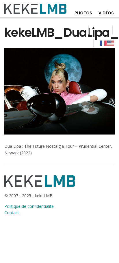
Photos (83, 13)
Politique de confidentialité (29, 206)
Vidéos (106, 13)
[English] (111, 43)
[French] (103, 43)
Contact (11, 212)
